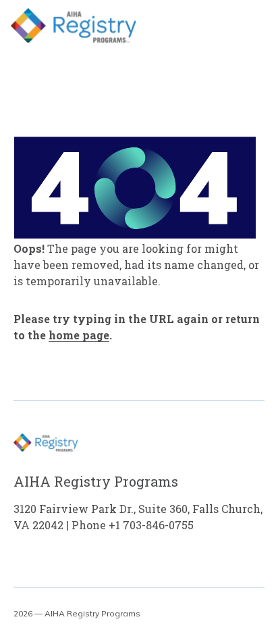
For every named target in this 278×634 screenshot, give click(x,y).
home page (79, 335)
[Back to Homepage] (73, 25)
